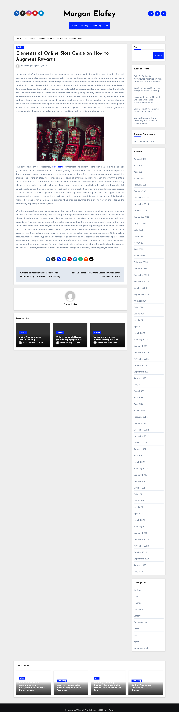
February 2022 (141, 468)
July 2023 (138, 385)
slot (106, 26)
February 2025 (141, 262)
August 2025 (140, 223)
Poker (136, 629)
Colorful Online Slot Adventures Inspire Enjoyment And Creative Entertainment (148, 79)
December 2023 (141, 352)
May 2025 (138, 243)
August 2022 (140, 449)
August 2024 (140, 301)
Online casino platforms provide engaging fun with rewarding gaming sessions (70, 339)
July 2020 (139, 572)
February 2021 (140, 526)
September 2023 (142, 372)
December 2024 (141, 275)
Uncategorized (141, 648)
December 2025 (141, 198)
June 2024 (139, 314)
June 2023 (139, 391)
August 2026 (140, 159)
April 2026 (139, 172)
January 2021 (140, 533)
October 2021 (140, 488)
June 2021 (139, 501)
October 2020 (140, 552)
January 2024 (140, 346)
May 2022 (138, 455)
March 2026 (139, 178)
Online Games (140, 622)
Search (138, 47)
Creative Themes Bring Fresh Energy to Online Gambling (69, 688)
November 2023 (141, 359)
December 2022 (141, 430)
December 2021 (141, 481)
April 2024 (139, 327)
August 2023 (140, 378)
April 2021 (138, 513)
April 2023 (139, 404)
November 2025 (141, 204)
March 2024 (139, 333)
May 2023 (138, 397)
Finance (137, 603)
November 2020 (141, 546)
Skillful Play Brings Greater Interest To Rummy (142, 688)
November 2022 (141, 436)
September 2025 (142, 217)
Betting (84, 26)
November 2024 (141, 281)
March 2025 (139, 256)
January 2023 (140, 423)
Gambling (96, 26)
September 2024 (142, 294)
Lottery (137, 616)
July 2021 (138, 494)
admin (26, 66)
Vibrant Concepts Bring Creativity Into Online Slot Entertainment (146, 121)
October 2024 (140, 288)
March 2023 (139, 410)
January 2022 (140, 475)
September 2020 (142, 559)
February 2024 (141, 339)
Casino (74, 26)
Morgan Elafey (90, 14)
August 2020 (140, 565)
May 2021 (138, 507)
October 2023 (140, 365)
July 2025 (138, 230)
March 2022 (139, 462)
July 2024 (139, 307)
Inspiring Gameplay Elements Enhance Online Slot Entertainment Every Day (147, 100)
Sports (137, 641)
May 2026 (138, 165)
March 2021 (139, 520)
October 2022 (140, 443)
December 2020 (141, 539)
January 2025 (140, 269)
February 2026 (141, 185)
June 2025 (139, 236)
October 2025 (140, 210)
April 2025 (139, 249)
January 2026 (140, 191)
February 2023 (141, 417)
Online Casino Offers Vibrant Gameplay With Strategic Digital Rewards (107, 339)
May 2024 (138, 320)
